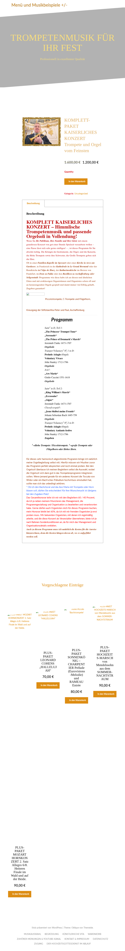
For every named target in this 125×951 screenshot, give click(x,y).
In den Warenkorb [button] (20, 894)
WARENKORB (94, 934)
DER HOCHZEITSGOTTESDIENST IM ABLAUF (69, 944)
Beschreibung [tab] (33, 203)
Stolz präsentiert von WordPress (47, 928)
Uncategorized (81, 194)
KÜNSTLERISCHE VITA (73, 934)
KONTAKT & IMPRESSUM (76, 939)
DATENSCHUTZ (100, 939)
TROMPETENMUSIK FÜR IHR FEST (63, 43)
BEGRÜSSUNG (52, 934)
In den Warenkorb (77, 182)
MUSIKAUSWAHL (32, 934)
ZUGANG (38, 944)
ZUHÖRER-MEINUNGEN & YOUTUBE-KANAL (39, 939)
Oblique (75, 928)
